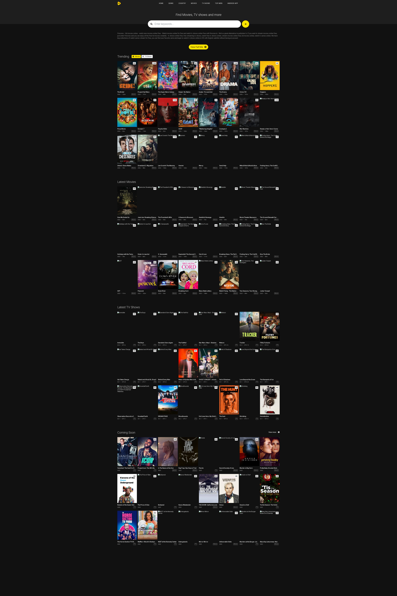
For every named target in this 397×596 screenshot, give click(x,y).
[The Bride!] (127, 75)
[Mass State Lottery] (208, 274)
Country (182, 3)
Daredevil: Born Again (165, 343)
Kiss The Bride (265, 254)
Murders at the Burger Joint (249, 542)
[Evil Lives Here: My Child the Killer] (208, 399)
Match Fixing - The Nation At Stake (230, 291)
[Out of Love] (208, 237)
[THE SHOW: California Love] (208, 488)
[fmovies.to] (119, 3)
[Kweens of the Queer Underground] (127, 488)
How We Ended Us (123, 217)
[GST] (127, 274)
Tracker (242, 343)
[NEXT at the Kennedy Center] (168, 525)
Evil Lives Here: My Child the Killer (210, 416)
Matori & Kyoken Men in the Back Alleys (192, 379)
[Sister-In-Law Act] (147, 237)
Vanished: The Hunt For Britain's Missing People (133, 468)
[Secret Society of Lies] (229, 451)
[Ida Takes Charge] (127, 363)
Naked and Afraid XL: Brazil (147, 379)
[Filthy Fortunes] (270, 326)
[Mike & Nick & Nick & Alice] (249, 149)
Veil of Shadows (224, 379)
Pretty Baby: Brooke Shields (269, 468)
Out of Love (202, 254)
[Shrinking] (249, 399)
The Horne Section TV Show (126, 542)
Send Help (222, 165)
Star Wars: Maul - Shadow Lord (209, 343)
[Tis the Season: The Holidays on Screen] (270, 488)
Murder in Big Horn (246, 468)
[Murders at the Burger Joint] (249, 525)
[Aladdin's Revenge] (208, 200)
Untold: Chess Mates (124, 165)
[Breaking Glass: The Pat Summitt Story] (229, 237)
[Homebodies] (270, 399)
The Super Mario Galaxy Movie (168, 92)
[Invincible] (127, 326)
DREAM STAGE (163, 416)
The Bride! (120, 92)
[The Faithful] (188, 326)
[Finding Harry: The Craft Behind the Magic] (270, 149)
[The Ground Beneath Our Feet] (270, 200)
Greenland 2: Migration (145, 165)
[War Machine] (249, 112)
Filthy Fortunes (265, 343)
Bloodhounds (183, 416)
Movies (194, 3)
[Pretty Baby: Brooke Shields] (270, 451)
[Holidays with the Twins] (127, 237)
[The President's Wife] (168, 200)
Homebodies (264, 416)
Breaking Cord (183, 291)
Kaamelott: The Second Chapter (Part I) (192, 254)
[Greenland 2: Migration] (147, 149)
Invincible (120, 343)
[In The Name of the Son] (168, 451)
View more (272, 432)
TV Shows (206, 3)
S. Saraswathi (162, 254)
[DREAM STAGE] (168, 399)
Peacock (141, 291)
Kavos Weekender (185, 505)
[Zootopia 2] (229, 112)
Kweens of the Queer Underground (129, 505)
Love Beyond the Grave (247, 379)
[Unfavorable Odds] (229, 525)
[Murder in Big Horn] (249, 451)
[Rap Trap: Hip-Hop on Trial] (188, 451)
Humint (181, 165)
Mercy (201, 165)
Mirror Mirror (203, 542)
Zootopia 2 (223, 129)
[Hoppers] (270, 75)
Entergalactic (183, 542)
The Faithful (182, 343)
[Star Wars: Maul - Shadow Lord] (208, 326)
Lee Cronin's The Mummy (166, 165)
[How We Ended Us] (127, 200)
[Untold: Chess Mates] (127, 149)
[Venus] (229, 488)
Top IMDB (218, 3)
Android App (233, 3)
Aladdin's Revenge (205, 217)
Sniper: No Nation (184, 92)
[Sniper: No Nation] (188, 75)
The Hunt (222, 416)
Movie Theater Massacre (248, 217)
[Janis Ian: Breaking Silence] (147, 200)
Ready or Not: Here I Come (269, 129)
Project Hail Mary (143, 92)
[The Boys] (147, 326)
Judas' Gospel (265, 291)
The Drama (223, 92)
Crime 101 (243, 92)
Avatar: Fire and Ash (205, 92)
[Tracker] (249, 326)
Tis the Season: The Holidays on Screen (273, 505)
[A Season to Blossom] (188, 200)
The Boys (141, 343)
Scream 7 (141, 129)
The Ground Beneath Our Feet (270, 217)
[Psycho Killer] (168, 112)
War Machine (244, 129)
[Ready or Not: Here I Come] (270, 112)
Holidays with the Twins (125, 254)
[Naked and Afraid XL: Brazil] (147, 363)
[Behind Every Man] (168, 363)
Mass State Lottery (205, 291)
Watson (221, 343)
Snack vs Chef (244, 505)
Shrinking (243, 416)
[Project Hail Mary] (147, 75)
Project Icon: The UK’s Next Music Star (150, 468)
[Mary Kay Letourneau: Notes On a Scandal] (270, 525)
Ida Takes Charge (123, 379)
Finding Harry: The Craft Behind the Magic (274, 165)
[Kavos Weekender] (188, 488)
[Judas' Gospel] (270, 274)
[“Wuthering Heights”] (208, 112)
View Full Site (197, 47)
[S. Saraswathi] (168, 237)
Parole (201, 468)
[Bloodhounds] (188, 399)
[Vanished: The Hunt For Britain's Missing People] (127, 451)
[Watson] (229, 326)
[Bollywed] (168, 488)
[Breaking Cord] (188, 274)
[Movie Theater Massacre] (249, 200)
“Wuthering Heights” (206, 129)
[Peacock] (147, 274)
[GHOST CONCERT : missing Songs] (208, 363)
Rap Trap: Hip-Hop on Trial (187, 468)
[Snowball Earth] (147, 399)
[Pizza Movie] (127, 112)
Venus (221, 505)
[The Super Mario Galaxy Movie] (168, 75)
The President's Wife (165, 217)
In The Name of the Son (166, 468)
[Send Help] (229, 149)
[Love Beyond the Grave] (249, 363)
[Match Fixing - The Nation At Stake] (229, 274)
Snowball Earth (143, 416)
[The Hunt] (229, 399)
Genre (171, 3)
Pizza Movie (121, 129)
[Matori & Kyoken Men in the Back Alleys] (188, 363)
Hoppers (263, 92)
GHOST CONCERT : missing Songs (210, 379)
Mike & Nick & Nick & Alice (248, 165)
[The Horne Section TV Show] (127, 525)
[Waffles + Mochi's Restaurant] (147, 525)
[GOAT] (188, 112)
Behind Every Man (164, 379)
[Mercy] (208, 149)
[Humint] (188, 149)
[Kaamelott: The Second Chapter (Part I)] (188, 237)
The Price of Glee (143, 505)
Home (161, 3)
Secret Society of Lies (226, 468)
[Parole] (208, 451)
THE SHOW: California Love (208, 505)
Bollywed (161, 505)
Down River (162, 291)
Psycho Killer (162, 129)
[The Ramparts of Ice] (270, 363)
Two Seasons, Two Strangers (249, 291)
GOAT (180, 129)
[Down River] (168, 274)
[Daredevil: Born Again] (168, 326)
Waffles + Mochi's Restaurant (147, 542)
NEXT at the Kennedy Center (167, 542)
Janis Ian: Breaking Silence (147, 217)
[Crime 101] (249, 75)
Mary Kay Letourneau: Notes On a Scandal (274, 542)
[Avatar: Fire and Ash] (208, 75)
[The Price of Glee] (147, 488)
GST (118, 291)
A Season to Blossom (186, 217)
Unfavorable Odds (225, 542)
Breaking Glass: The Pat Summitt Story (232, 254)
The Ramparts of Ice (267, 379)
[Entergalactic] (188, 525)
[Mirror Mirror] (208, 525)
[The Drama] (229, 75)
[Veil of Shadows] (229, 363)
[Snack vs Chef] (249, 488)
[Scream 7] (147, 112)
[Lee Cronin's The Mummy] (168, 149)
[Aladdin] (229, 200)
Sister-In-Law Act (143, 254)
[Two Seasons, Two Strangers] (249, 274)
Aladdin (222, 217)
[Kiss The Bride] (270, 237)
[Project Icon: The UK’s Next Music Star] (147, 451)
